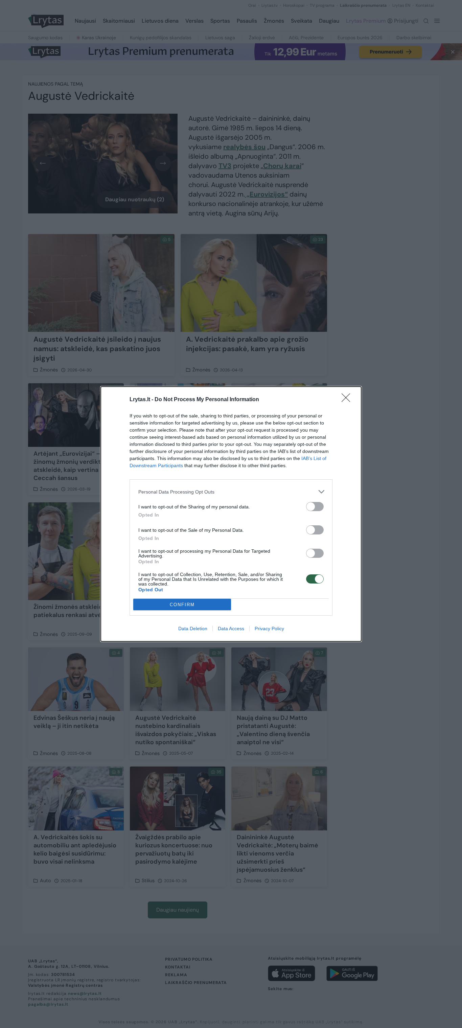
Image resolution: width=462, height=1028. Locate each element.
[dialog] (231, 514)
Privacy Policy (269, 628)
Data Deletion (192, 628)
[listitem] (231, 491)
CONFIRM (182, 604)
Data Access (231, 628)
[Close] (348, 399)
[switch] (315, 506)
